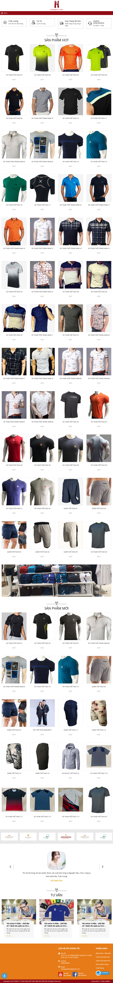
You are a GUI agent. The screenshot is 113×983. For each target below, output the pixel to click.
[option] (56, 580)
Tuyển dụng (100, 968)
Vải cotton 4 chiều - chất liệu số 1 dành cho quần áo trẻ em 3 (18, 925)
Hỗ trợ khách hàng (102, 964)
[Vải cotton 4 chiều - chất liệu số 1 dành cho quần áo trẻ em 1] (94, 912)
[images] (65, 974)
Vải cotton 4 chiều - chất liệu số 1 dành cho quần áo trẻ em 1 (93, 925)
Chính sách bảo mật (103, 957)
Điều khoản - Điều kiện (103, 953)
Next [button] (101, 866)
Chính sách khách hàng (103, 961)
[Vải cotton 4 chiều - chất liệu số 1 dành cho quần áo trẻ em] (56, 912)
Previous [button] (12, 866)
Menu (5, 13)
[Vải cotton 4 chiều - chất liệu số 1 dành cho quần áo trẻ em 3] (19, 912)
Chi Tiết (9, 936)
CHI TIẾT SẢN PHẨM (14, 83)
